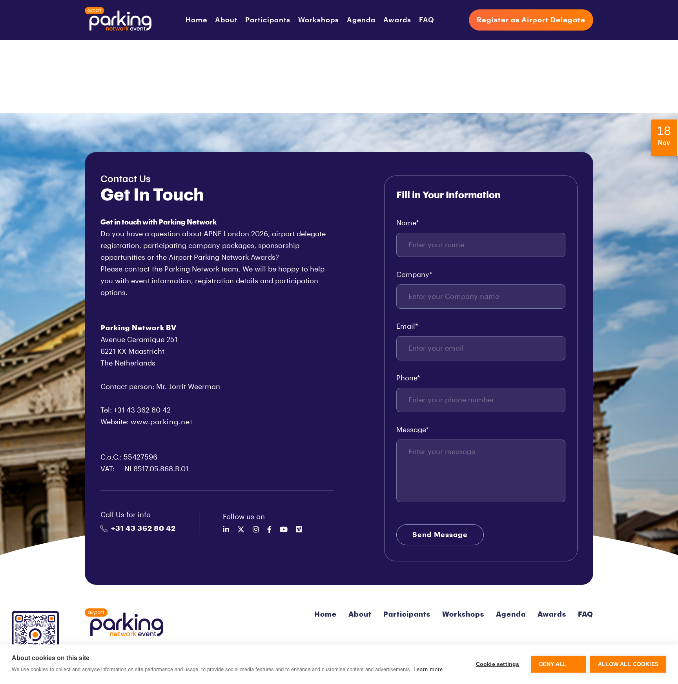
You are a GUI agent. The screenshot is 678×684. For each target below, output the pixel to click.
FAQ (426, 20)
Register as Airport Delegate (531, 20)
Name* (407, 222)
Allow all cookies (628, 664)
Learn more (428, 669)
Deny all (553, 664)
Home (196, 20)
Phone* (408, 378)
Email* (407, 326)
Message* (412, 429)
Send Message (440, 534)
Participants (267, 20)
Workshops (318, 20)
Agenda (361, 20)
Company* (414, 274)
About (226, 20)
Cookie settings (497, 664)
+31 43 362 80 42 (143, 528)
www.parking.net (162, 421)
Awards (397, 20)
